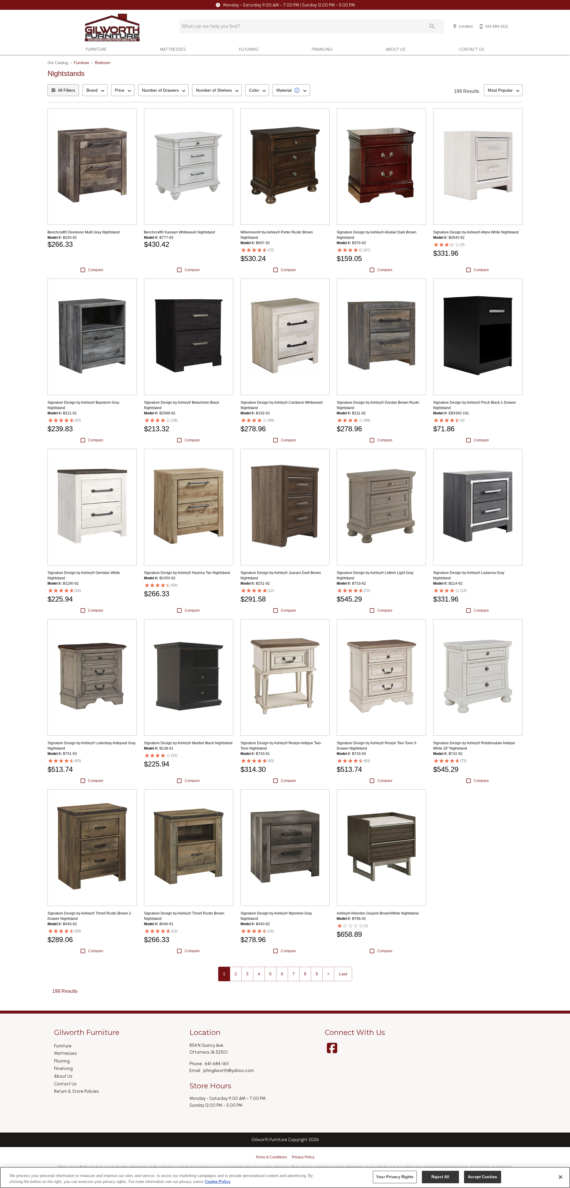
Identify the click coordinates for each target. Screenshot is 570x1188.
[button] (454, 26)
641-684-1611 (217, 1063)
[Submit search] (432, 26)
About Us (396, 49)
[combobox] (95, 90)
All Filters (66, 90)
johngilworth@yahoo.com (228, 1070)
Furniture (96, 49)
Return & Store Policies (76, 1091)
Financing (322, 49)
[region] (285, 1177)
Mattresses (173, 49)
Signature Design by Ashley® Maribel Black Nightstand (188, 743)
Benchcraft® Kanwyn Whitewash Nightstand (179, 232)
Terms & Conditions (271, 1157)
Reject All (440, 1177)
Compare (95, 270)
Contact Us (471, 49)
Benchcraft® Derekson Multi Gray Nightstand (84, 232)
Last (343, 973)
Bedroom (102, 63)
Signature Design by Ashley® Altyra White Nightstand (476, 232)
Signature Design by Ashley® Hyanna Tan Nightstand (187, 573)
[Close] (560, 1177)
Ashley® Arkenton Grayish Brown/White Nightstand (378, 913)
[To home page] (112, 27)
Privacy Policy (303, 1157)
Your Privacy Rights (394, 1177)
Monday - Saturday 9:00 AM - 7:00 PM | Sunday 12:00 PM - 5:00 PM (289, 5)
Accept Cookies (482, 1177)
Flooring (249, 49)
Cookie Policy (217, 1181)
